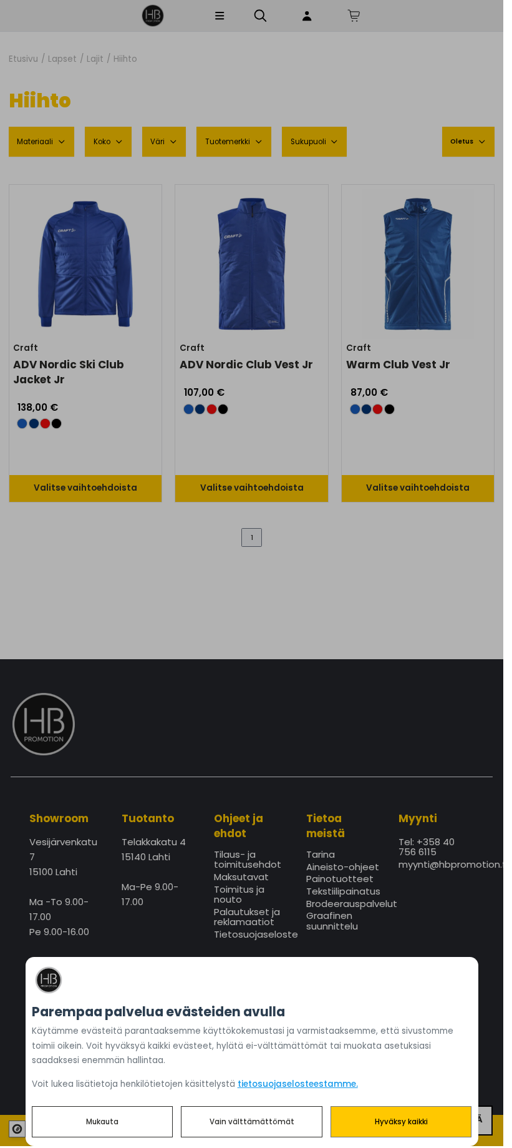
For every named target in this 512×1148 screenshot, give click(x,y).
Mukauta (102, 1122)
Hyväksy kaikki (401, 1122)
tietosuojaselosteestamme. (298, 1084)
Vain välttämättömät (252, 1122)
